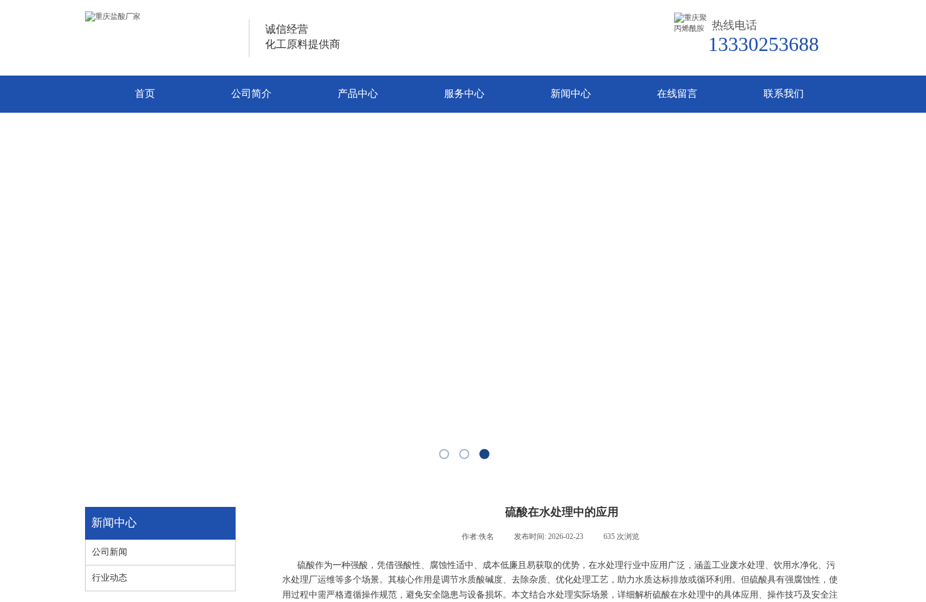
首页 (145, 93)
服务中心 (464, 93)
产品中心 (358, 93)
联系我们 (783, 93)
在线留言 (677, 93)
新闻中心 (571, 93)
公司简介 (251, 93)
